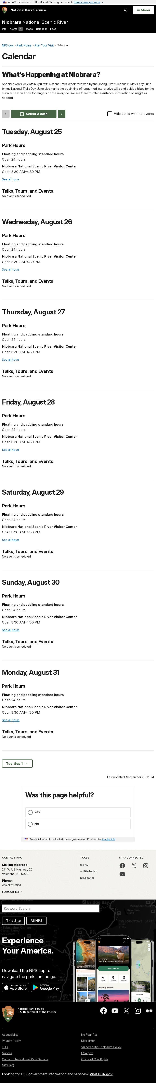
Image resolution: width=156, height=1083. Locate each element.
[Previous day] (6, 114)
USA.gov (87, 1053)
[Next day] (62, 114)
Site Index (90, 871)
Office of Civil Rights (94, 1059)
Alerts (15, 28)
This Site (13, 921)
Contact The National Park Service (25, 1059)
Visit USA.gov (101, 1074)
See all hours (11, 179)
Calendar (41, 28)
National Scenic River (35, 22)
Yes (37, 812)
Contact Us (11, 892)
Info (4, 28)
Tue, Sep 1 (14, 764)
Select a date (37, 114)
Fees (53, 28)
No (36, 824)
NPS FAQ (8, 1065)
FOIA (5, 1047)
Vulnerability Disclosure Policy (101, 1047)
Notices (7, 1053)
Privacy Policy (11, 1040)
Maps (29, 28)
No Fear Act (89, 1034)
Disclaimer (88, 1040)
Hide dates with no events (134, 114)
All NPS (36, 921)
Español (88, 877)
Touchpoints (108, 839)
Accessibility (10, 1034)
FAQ (86, 864)
